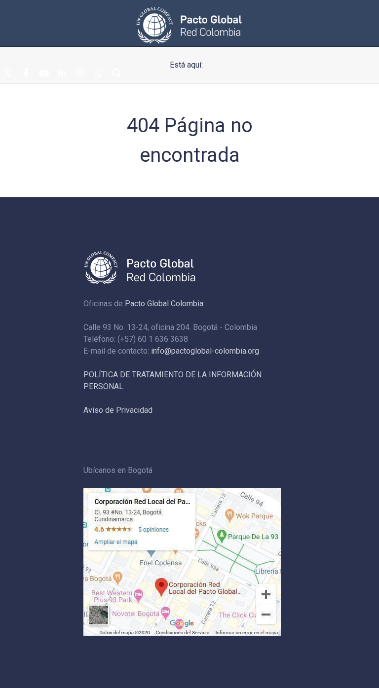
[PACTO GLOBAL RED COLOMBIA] (189, 25)
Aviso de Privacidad (117, 410)
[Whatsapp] (98, 74)
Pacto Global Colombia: (165, 303)
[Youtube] (44, 74)
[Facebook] (25, 74)
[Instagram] (80, 74)
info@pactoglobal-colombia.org (205, 351)
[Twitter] (7, 74)
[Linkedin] (62, 74)
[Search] (117, 74)
